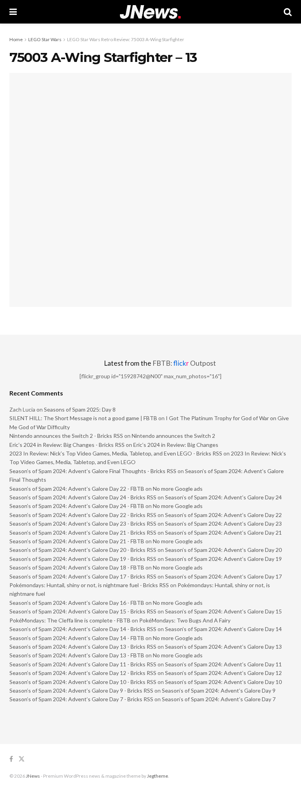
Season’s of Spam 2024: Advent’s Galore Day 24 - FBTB (76, 506)
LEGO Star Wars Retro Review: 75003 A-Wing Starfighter (125, 39)
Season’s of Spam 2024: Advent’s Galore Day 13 (223, 646)
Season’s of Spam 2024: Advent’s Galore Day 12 (223, 672)
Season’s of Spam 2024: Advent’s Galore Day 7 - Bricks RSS (81, 699)
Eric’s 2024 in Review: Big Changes (175, 444)
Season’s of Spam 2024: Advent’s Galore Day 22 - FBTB (76, 488)
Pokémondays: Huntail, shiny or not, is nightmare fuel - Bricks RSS (89, 585)
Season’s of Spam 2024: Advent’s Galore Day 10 (223, 682)
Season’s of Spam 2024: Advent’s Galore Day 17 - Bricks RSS (82, 576)
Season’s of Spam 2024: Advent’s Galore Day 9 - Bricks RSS (81, 690)
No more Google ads (178, 488)
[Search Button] (288, 12)
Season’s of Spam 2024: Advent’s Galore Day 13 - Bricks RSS (82, 646)
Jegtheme (157, 776)
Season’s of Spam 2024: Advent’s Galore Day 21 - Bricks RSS (82, 532)
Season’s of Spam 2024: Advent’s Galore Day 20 (223, 549)
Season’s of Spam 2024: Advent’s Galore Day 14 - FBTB (76, 638)
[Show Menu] (13, 12)
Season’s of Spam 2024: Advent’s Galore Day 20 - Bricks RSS (82, 549)
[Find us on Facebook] (11, 759)
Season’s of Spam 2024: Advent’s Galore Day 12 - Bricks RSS (82, 672)
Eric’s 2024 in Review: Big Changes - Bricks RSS (67, 444)
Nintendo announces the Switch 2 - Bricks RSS (66, 435)
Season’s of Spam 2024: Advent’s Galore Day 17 (223, 576)
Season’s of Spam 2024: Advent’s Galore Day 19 (223, 558)
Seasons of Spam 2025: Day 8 (80, 409)
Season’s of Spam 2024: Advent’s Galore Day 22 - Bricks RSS (82, 515)
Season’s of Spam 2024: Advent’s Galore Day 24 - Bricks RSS (82, 497)
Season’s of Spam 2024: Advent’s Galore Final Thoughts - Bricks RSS (92, 471)
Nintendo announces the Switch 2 (173, 435)
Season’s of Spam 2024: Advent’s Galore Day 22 (223, 515)
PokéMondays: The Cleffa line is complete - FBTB (70, 620)
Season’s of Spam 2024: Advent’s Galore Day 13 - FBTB (76, 655)
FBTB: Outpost (184, 363)
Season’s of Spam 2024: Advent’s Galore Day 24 (223, 497)
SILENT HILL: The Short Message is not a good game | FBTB (83, 418)
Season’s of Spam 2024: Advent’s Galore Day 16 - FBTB (76, 602)
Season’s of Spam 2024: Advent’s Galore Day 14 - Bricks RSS (82, 629)
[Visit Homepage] (150, 12)
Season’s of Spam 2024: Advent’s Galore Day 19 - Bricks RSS (82, 558)
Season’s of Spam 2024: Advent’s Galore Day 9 (219, 690)
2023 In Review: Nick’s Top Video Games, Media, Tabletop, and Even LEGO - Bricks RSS (115, 453)
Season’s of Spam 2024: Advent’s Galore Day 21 (223, 532)
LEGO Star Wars (45, 39)
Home (16, 39)
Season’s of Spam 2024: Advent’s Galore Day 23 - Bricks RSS (82, 523)
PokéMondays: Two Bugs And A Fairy (184, 620)
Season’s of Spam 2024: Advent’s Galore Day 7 (219, 699)
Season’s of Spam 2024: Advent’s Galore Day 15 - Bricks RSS (82, 611)
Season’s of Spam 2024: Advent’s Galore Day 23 (223, 523)
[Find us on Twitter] (21, 759)
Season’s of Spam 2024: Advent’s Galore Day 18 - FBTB (76, 567)
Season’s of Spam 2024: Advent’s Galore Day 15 (223, 611)
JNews (33, 776)
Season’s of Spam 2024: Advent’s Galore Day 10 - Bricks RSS (82, 682)
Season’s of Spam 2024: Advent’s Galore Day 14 (223, 629)
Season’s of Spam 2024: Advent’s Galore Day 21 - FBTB (76, 541)
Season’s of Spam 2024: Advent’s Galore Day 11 (223, 664)
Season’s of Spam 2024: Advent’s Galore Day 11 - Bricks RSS (82, 664)
